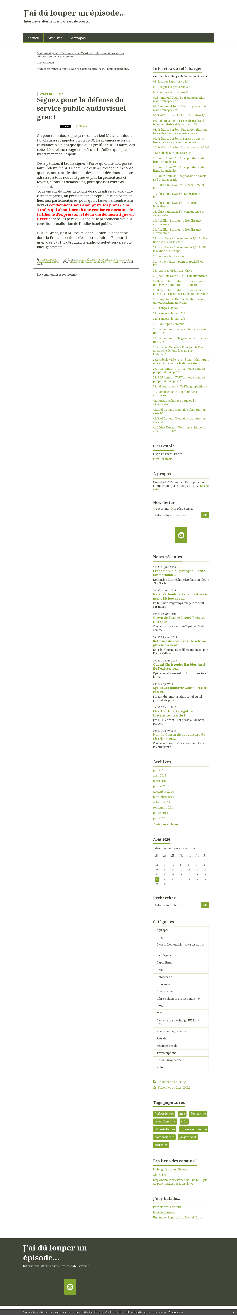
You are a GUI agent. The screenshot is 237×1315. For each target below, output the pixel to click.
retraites (161, 1145)
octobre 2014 (161, 802)
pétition (113, 261)
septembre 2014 (163, 807)
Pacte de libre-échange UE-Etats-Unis (179, 1022)
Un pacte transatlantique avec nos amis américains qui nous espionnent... (84, 68)
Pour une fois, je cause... (172, 1031)
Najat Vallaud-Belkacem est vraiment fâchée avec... (180, 596)
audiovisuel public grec (92, 261)
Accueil (33, 38)
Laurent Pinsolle (164, 1212)
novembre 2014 (163, 797)
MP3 (160, 1013)
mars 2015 (160, 781)
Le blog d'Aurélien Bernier (171, 1169)
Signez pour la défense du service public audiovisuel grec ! (81, 108)
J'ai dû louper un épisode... (75, 12)
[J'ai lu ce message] (233, 1312)
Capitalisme (164, 962)
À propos (78, 38)
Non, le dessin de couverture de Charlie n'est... (179, 736)
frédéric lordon (164, 1114)
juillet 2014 (160, 813)
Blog (160, 937)
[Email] (181, 535)
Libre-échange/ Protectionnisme (178, 999)
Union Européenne (48, 261)
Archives (55, 38)
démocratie (198, 1114)
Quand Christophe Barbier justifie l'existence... (179, 666)
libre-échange (165, 1129)
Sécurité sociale (167, 1046)
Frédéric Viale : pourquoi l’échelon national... (179, 573)
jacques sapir (188, 1137)
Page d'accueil (45, 62)
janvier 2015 (161, 786)
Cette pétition (48, 163)
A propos (162, 930)
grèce (73, 261)
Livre (160, 1006)
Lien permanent (50, 259)
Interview (163, 984)
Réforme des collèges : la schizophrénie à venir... (179, 643)
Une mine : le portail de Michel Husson (178, 1217)
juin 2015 (159, 770)
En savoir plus (175, 1312)
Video (160, 1067)
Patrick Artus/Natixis (167, 1207)
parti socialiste (164, 1137)
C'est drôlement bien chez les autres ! (101, 259)
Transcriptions (166, 1053)
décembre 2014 (163, 791)
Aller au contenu (13, 3)
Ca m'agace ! (165, 955)
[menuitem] (33, 37)
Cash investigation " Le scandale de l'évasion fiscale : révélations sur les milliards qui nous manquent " (80, 55)
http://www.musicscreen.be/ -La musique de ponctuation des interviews (180, 1181)
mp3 (182, 1114)
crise (184, 1121)
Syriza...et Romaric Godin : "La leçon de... (180, 690)
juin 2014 (159, 818)
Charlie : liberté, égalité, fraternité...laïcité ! (173, 713)
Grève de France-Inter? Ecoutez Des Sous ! (179, 619)
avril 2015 (159, 775)
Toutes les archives (165, 824)
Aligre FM (159, 1175)
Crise (129, 259)
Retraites (163, 1038)
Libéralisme (165, 991)
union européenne (193, 1129)
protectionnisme (165, 1121)
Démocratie (164, 977)
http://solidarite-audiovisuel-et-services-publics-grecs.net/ (84, 244)
